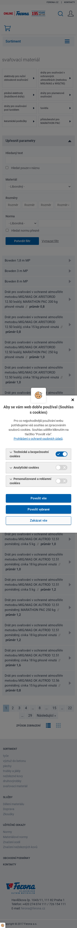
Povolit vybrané (39, 509)
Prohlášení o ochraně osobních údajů (38, 438)
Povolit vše (39, 498)
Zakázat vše (38, 520)
